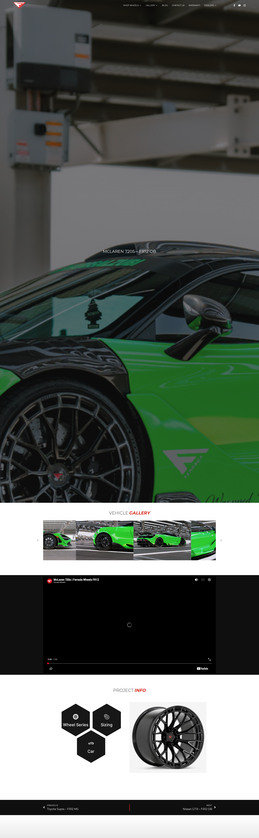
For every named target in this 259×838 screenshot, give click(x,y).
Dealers (209, 5)
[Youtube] (239, 5)
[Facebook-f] (234, 5)
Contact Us (178, 5)
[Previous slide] (38, 540)
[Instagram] (244, 5)
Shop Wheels (131, 5)
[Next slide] (221, 540)
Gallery (150, 5)
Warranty (194, 5)
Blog (165, 5)
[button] (72, 540)
